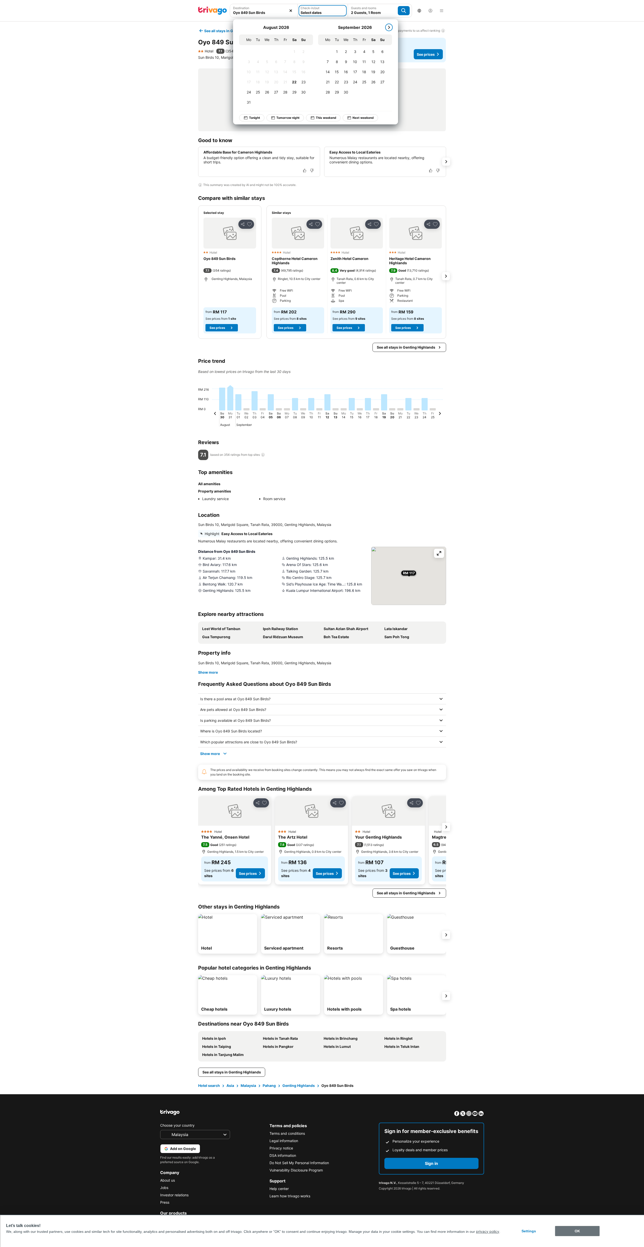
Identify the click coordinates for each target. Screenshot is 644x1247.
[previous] (215, 414)
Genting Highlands (298, 1085)
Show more (208, 672)
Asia (230, 1085)
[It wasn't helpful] (312, 170)
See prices (426, 54)
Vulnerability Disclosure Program (296, 1170)
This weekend (326, 118)
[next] (389, 27)
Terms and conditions (287, 1133)
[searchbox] (264, 12)
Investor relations (174, 1195)
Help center (279, 1188)
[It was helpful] (305, 170)
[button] (264, 10)
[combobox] (264, 10)
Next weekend (363, 118)
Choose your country (177, 1125)
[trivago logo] (212, 11)
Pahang (269, 1085)
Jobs (164, 1187)
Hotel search (209, 1085)
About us (167, 1180)
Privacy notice (281, 1148)
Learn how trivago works (289, 1196)
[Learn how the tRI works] (263, 455)
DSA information (282, 1155)
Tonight (254, 118)
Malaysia (248, 1085)
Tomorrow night (288, 118)
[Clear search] (290, 10)
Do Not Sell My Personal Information (299, 1163)
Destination (241, 8)
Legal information (283, 1141)
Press (164, 1202)
